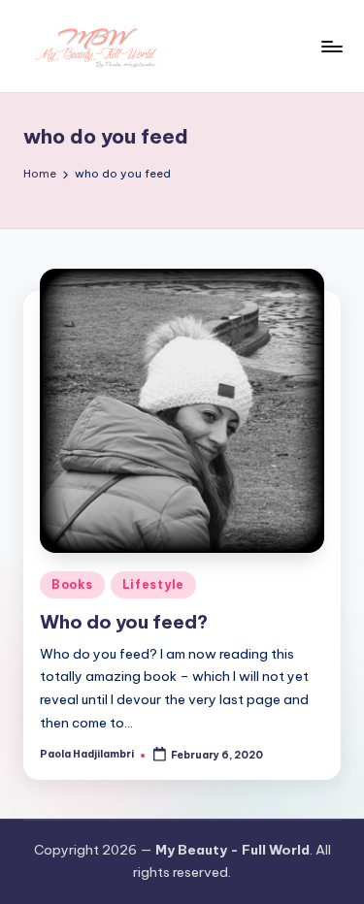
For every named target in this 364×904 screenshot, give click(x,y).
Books (72, 584)
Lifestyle (153, 584)
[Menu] (331, 46)
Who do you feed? (124, 621)
